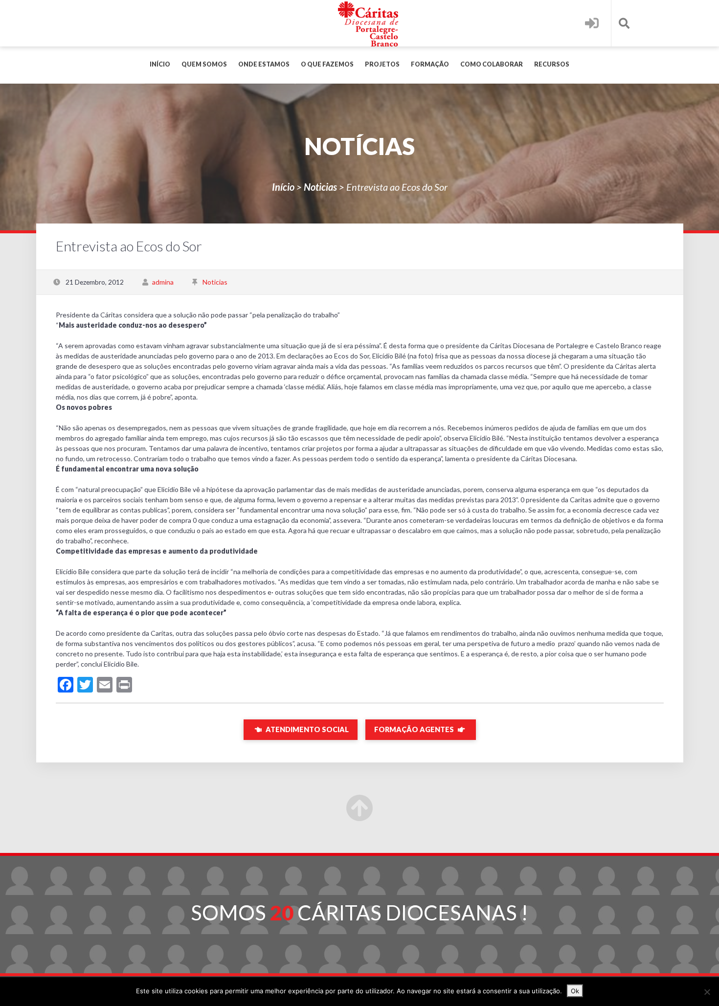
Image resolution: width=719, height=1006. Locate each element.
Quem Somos (204, 64)
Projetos (382, 64)
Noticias (320, 187)
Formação (430, 64)
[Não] (707, 992)
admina (163, 282)
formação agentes (414, 729)
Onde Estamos (264, 64)
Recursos (551, 64)
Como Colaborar (491, 64)
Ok (575, 991)
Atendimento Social (306, 729)
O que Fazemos (327, 64)
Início (160, 64)
